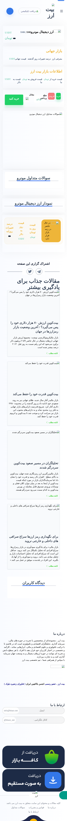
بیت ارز (61, 640)
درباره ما (52, 807)
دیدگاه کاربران (33, 583)
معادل (31, 95)
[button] (63, 795)
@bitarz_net (9, 720)
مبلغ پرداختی (43, 96)
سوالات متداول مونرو (33, 178)
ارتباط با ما (33, 812)
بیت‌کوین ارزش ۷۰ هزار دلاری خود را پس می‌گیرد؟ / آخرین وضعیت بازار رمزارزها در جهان (34, 327)
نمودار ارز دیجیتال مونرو (33, 203)
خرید (58, 96)
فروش (51, 96)
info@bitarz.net (11, 710)
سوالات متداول (18, 807)
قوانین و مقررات (36, 807)
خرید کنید (14, 98)
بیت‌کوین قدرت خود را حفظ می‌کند (35, 394)
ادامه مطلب (53, 353)
